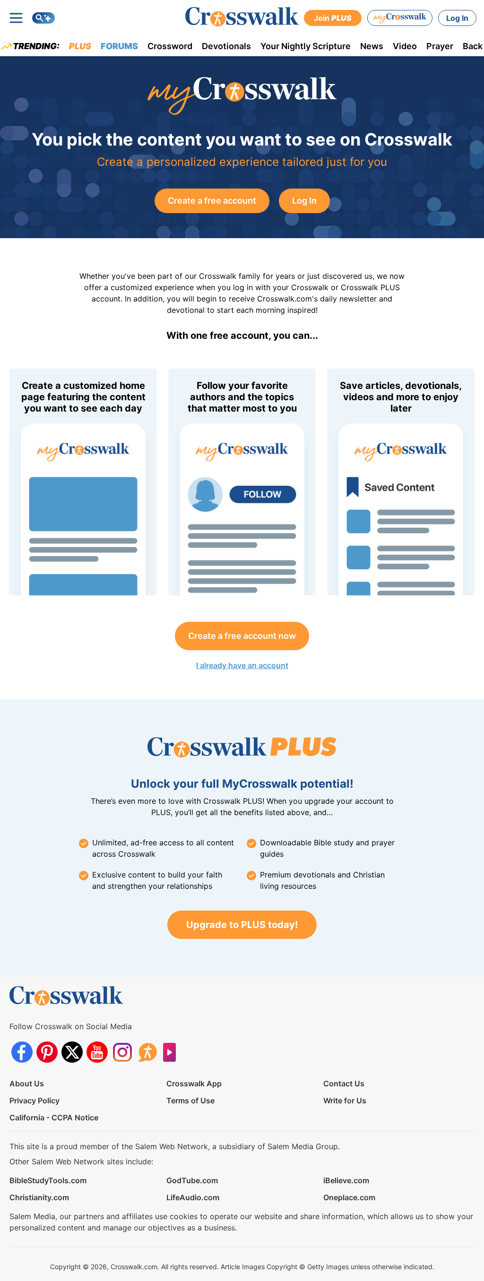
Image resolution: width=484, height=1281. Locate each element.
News (371, 46)
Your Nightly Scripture (305, 46)
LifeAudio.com (192, 1197)
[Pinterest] (47, 1052)
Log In (457, 18)
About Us (26, 1083)
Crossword (169, 46)
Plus (80, 46)
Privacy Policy (34, 1100)
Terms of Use (190, 1100)
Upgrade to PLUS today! (242, 924)
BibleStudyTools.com (47, 1180)
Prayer (439, 46)
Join (333, 18)
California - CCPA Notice (53, 1117)
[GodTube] (172, 1052)
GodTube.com (192, 1180)
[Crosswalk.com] (242, 16)
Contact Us (343, 1083)
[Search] (43, 18)
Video (405, 46)
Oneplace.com (349, 1197)
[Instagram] (122, 1052)
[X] (72, 1052)
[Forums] (147, 1052)
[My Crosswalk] (399, 18)
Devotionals (226, 46)
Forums (119, 46)
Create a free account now (242, 636)
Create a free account (212, 201)
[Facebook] (22, 1052)
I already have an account (242, 665)
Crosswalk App (194, 1083)
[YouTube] (97, 1052)
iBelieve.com (346, 1180)
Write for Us (344, 1100)
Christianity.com (39, 1197)
